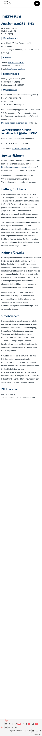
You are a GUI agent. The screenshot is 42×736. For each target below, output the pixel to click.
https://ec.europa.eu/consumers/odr (15, 167)
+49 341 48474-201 (16, 62)
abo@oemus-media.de (21, 148)
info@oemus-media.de (16, 69)
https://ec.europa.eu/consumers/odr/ (16, 123)
